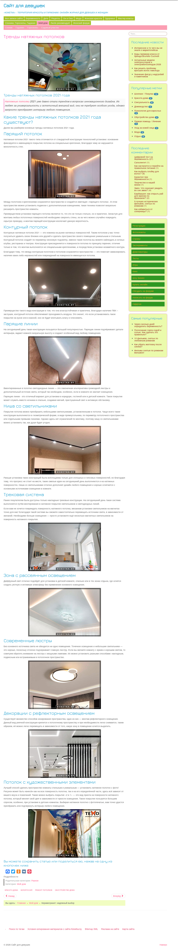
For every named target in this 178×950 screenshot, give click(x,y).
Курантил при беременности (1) (143, 178)
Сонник (8, 27)
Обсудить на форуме (143, 290)
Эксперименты (140, 245)
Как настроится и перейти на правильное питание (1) (148, 166)
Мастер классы (125, 18)
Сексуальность (141, 102)
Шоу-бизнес (139, 277)
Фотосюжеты (139, 232)
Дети (45, 18)
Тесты (136, 258)
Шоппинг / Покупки (143, 93)
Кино (135, 271)
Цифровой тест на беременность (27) (143, 158)
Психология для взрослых (147, 110)
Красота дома (11, 890)
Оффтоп (137, 304)
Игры (135, 264)
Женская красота (93, 18)
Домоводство (141, 106)
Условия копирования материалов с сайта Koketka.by (54, 928)
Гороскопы (32, 27)
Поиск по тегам (16, 928)
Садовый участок (50, 27)
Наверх (163, 944)
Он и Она (68, 18)
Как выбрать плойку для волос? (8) (146, 172)
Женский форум (81, 22)
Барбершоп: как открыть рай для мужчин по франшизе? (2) (148, 195)
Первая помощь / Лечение (147, 121)
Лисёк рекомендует (60, 22)
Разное (35, 880)
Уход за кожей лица (144, 127)
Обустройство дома (65, 890)
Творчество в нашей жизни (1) (144, 183)
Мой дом (43, 22)
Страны (136, 238)
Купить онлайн (140, 284)
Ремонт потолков (43, 890)
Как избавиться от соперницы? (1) (143, 210)
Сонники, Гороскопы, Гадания (20, 22)
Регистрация (139, 225)
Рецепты (55, 18)
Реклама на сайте (110, 928)
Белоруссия (26, 890)
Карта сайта (128, 928)
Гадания (20, 27)
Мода (78, 18)
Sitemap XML (91, 928)
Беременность (33, 18)
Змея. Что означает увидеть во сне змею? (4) (148, 189)
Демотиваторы (140, 251)
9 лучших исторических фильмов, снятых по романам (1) (146, 203)
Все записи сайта (14, 18)
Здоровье (110, 18)
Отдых (137, 136)
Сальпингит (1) (141, 162)
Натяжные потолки (17, 101)
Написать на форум (143, 297)
